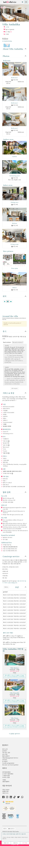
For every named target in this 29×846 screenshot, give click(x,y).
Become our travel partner (10, 765)
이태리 (4, 780)
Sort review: (7, 342)
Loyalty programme (8, 763)
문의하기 (4, 751)
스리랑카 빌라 (6, 775)
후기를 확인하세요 (7, 41)
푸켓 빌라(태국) (6, 772)
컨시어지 (4, 759)
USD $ (6, 587)
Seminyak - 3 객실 (14, 694)
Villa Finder (5, 790)
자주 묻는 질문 (6, 752)
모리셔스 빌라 (6, 777)
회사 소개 (4, 749)
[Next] (16, 19)
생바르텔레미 (5, 781)
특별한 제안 (5, 791)
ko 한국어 (12, 828)
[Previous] (12, 19)
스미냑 (7, 27)
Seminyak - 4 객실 (14, 669)
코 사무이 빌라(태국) (7, 774)
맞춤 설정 (6, 843)
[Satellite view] (4, 301)
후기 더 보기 (15, 388)
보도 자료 (4, 754)
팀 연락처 (4, 761)
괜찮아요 (15, 843)
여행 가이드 (5, 793)
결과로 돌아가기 (15, 734)
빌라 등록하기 (6, 756)
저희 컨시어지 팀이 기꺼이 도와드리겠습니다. (14, 582)
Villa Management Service (10, 758)
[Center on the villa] (11, 301)
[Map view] (7, 301)
